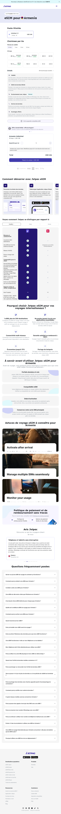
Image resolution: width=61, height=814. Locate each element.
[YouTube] (32, 808)
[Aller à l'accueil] (7, 6)
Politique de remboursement (41, 516)
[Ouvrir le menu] (56, 6)
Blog (7, 803)
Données (33, 764)
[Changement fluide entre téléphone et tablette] (32, 561)
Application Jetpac (10, 793)
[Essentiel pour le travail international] (29, 561)
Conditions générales (25, 810)
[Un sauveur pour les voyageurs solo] (34, 561)
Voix (32, 767)
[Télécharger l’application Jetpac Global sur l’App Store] (26, 757)
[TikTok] (35, 808)
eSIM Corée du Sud (10, 774)
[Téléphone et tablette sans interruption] (27, 561)
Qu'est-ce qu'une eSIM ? (11, 791)
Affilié (7, 801)
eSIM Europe (9, 767)
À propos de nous (10, 796)
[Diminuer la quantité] (22, 143)
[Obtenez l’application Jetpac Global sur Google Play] (34, 757)
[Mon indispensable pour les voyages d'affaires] (25, 561)
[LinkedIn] (29, 808)
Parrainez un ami (10, 798)
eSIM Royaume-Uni (10, 772)
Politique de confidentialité (35, 810)
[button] (20, 34)
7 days (16, 47)
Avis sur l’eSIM (34, 798)
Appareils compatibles (36, 796)
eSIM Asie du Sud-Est (11, 777)
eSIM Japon (8, 764)
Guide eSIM (34, 793)
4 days (21, 47)
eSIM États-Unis (9, 769)
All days (27, 47)
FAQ (32, 801)
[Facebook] (26, 808)
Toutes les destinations (11, 782)
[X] (38, 808)
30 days (10, 47)
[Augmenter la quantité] (50, 143)
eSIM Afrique (9, 780)
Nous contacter (35, 791)
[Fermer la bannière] (59, 2)
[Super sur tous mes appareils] (36, 561)
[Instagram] (23, 808)
